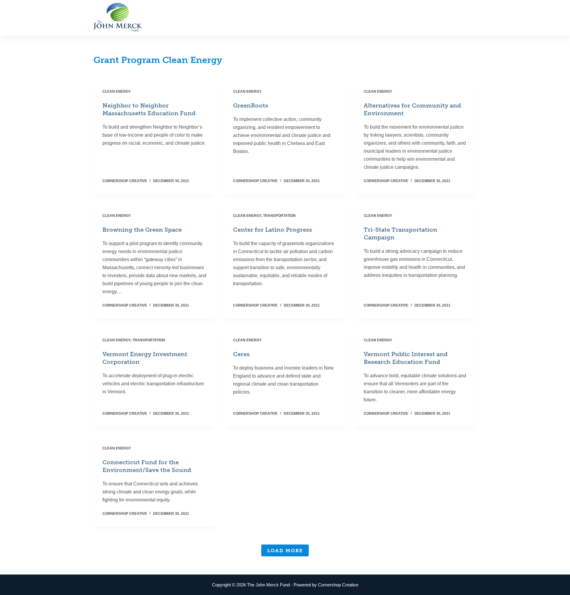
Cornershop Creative (338, 584)
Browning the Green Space (142, 229)
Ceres (241, 354)
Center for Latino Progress (272, 229)
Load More (285, 550)
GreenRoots (250, 105)
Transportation (279, 216)
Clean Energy (116, 91)
